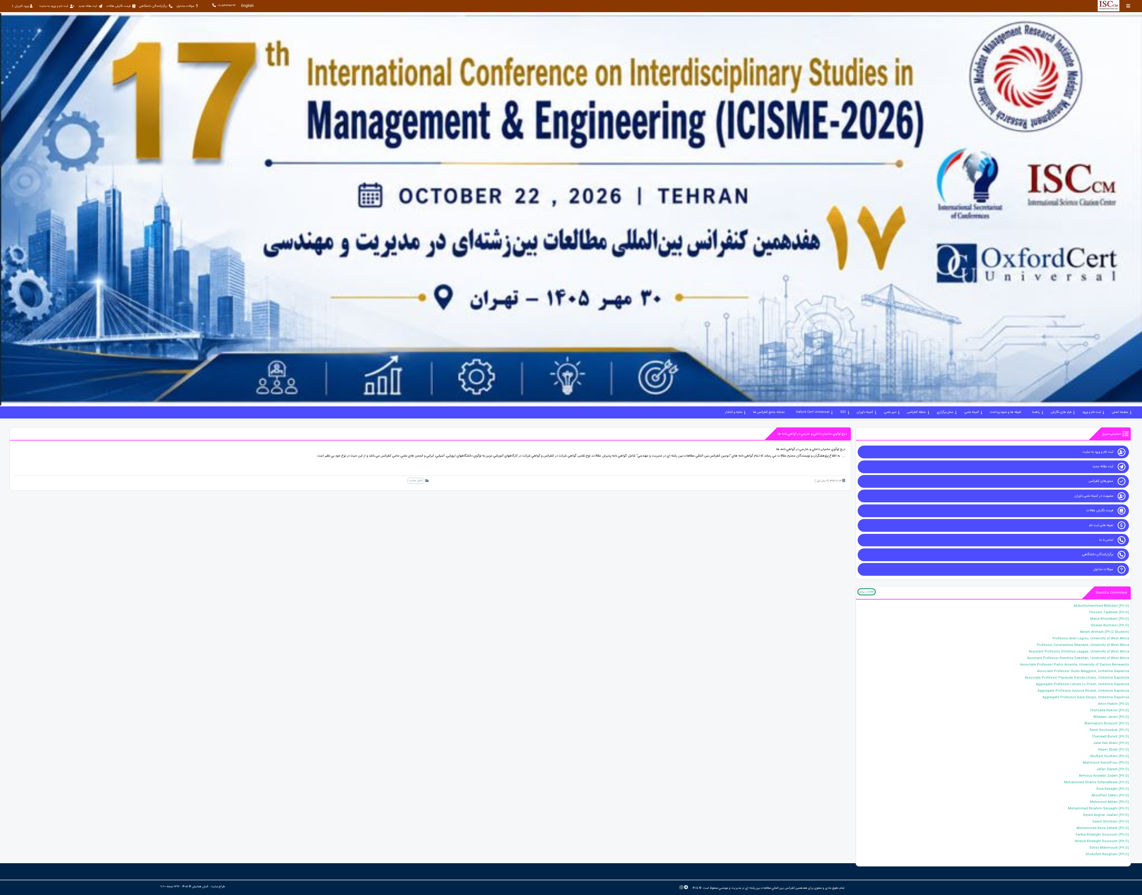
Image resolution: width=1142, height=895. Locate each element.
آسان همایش (200, 886)
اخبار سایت (415, 480)
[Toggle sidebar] (1128, 6)
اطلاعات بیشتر (866, 592)
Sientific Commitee (1111, 592)
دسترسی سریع (1111, 433)
